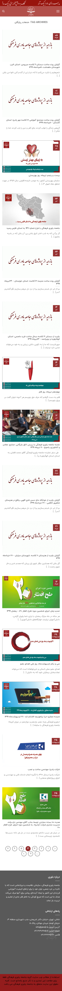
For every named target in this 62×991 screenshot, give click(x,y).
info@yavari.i (41, 927)
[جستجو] (3, 11)
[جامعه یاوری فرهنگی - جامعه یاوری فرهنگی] (31, 11)
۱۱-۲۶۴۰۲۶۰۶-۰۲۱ (41, 930)
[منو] (58, 11)
